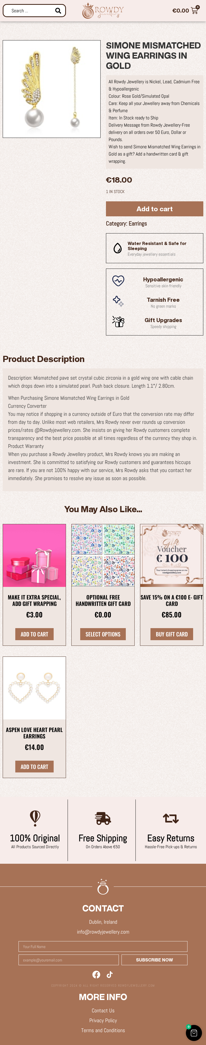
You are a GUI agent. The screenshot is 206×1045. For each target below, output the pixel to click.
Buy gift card (172, 634)
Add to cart (155, 208)
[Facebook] (96, 975)
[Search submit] (58, 10)
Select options (103, 634)
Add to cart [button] (34, 634)
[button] (194, 1033)
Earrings (138, 223)
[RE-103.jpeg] (51, 89)
